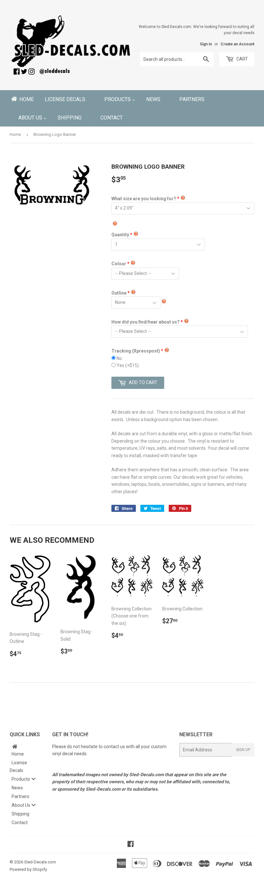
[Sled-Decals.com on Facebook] (130, 844)
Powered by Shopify (28, 869)
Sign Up (243, 750)
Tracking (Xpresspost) (135, 350)
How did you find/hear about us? (145, 322)
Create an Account (237, 44)
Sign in (206, 44)
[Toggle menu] (33, 779)
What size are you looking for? (143, 198)
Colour (118, 263)
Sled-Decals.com (40, 862)
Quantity (120, 234)
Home (15, 134)
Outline (119, 293)
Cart (241, 58)
